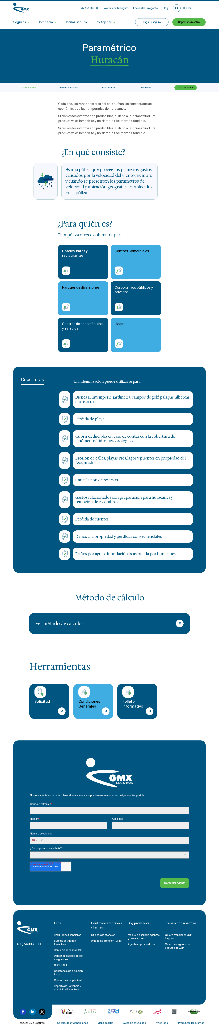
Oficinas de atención (103, 935)
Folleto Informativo (132, 704)
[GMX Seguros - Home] (21, 8)
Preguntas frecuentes (191, 1023)
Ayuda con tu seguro (116, 8)
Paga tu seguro (152, 22)
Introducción (29, 87)
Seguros (19, 22)
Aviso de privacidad (134, 1023)
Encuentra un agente (145, 8)
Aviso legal (162, 1023)
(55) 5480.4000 (90, 8)
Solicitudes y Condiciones (72, 1023)
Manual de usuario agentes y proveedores (144, 936)
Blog (165, 8)
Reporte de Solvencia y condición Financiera (67, 987)
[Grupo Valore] (90, 1011)
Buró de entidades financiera (65, 942)
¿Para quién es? (109, 87)
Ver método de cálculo (58, 623)
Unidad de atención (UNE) (106, 940)
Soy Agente (103, 22)
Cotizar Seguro (75, 22)
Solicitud (42, 701)
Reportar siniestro (189, 22)
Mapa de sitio (105, 1023)
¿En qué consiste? (68, 87)
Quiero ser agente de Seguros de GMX (177, 946)
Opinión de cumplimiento (69, 980)
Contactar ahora (185, 87)
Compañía (45, 22)
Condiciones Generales (89, 704)
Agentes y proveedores (141, 944)
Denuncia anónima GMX (68, 950)
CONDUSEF (61, 965)
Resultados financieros (67, 935)
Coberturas (146, 87)
